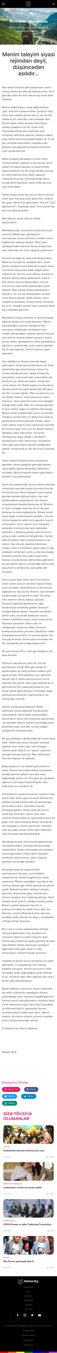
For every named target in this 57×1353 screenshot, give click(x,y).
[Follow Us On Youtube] (39, 1315)
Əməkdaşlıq (28, 1340)
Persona (28, 1296)
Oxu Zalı (28, 1309)
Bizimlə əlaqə (28, 1335)
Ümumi (28, 16)
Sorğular (28, 1300)
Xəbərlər (28, 1287)
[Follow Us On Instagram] (25, 1315)
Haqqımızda (28, 1331)
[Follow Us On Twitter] (32, 1315)
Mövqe (28, 1305)
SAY (28, 1292)
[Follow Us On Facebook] (17, 1315)
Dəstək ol (28, 1345)
